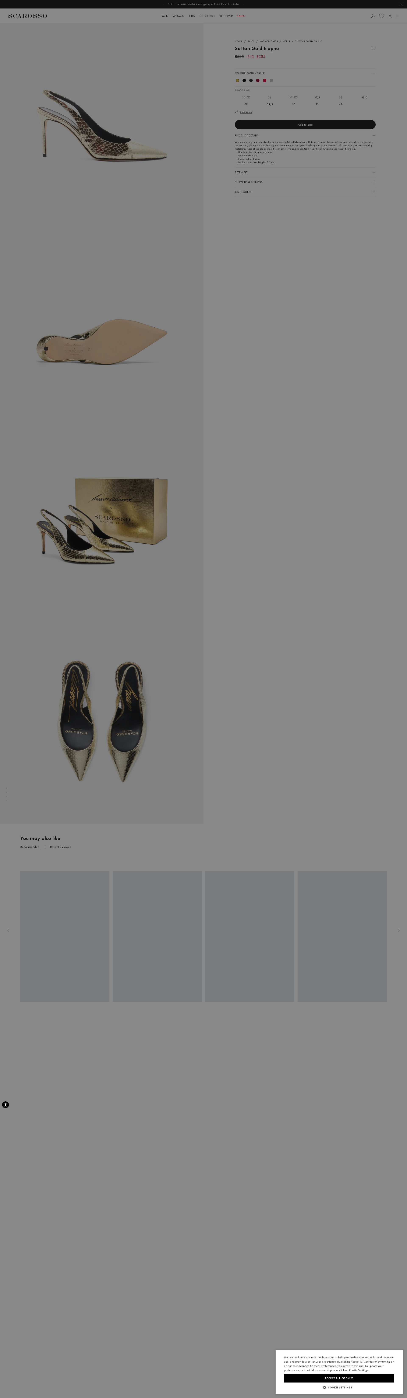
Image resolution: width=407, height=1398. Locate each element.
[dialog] (203, 699)
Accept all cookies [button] (339, 1378)
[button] (339, 1387)
